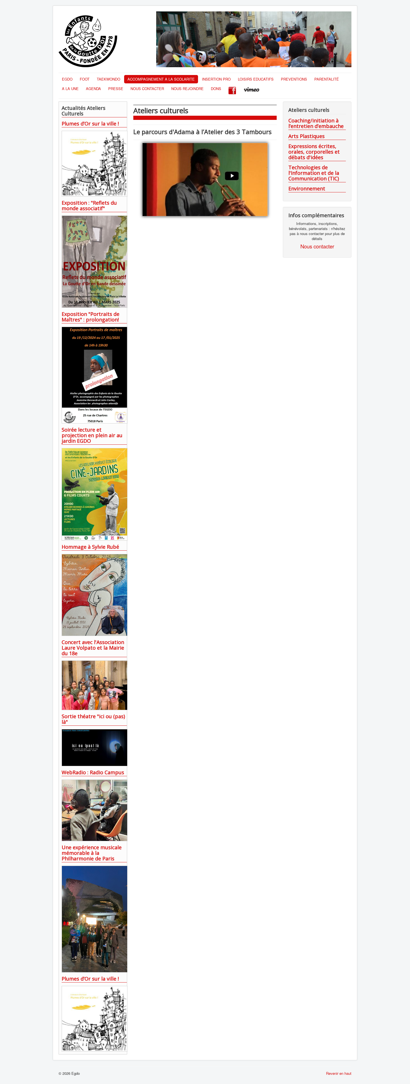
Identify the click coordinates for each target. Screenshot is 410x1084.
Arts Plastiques (306, 136)
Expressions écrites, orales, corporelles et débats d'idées (314, 152)
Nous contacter (317, 246)
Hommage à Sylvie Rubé (90, 546)
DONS (216, 88)
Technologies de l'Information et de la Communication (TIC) (313, 173)
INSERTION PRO (216, 79)
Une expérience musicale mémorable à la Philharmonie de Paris (92, 853)
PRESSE (115, 88)
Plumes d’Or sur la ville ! (90, 123)
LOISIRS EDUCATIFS (256, 79)
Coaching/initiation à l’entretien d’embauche (316, 123)
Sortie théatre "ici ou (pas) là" (93, 719)
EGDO (67, 79)
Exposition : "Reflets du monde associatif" (89, 205)
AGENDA (93, 88)
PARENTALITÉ (326, 79)
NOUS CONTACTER (147, 88)
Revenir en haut (338, 1073)
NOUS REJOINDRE (187, 88)
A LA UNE (70, 88)
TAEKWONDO (108, 79)
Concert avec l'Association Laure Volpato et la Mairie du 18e (93, 648)
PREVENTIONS (294, 79)
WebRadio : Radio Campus (93, 772)
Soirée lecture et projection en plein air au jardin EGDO (92, 435)
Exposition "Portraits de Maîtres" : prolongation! (90, 317)
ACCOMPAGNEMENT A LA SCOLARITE (161, 79)
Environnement (306, 188)
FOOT (85, 79)
